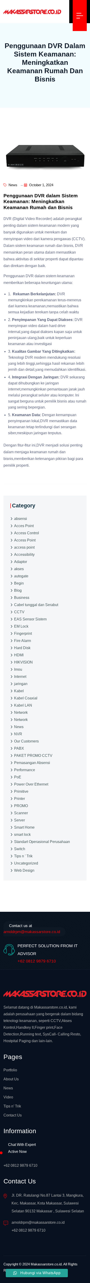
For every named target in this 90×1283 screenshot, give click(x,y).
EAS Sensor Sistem (30, 619)
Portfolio (10, 1070)
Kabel (19, 691)
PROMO (21, 806)
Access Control (26, 533)
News (12, 185)
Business (21, 598)
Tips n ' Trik (23, 856)
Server (19, 820)
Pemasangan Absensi (32, 763)
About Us (11, 1079)
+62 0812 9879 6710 (37, 961)
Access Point (25, 540)
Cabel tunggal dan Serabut (36, 605)
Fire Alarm (22, 641)
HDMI (19, 655)
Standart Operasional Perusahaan (42, 842)
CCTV (19, 612)
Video (8, 1097)
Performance (24, 770)
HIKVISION (23, 662)
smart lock (22, 834)
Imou (18, 669)
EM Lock (21, 626)
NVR (18, 734)
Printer (19, 799)
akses (19, 569)
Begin (19, 583)
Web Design (24, 870)
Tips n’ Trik (12, 1106)
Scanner (21, 813)
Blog (18, 590)
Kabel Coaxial (25, 698)
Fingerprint (23, 633)
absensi (20, 519)
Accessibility (24, 555)
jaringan (20, 684)
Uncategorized (26, 863)
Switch (19, 849)
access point (24, 547)
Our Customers (26, 741)
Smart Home (24, 827)
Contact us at (31, 929)
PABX (19, 748)
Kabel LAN (23, 705)
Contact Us (12, 1115)
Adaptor (20, 562)
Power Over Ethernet (31, 784)
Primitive (21, 791)
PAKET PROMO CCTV (33, 756)
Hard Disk (22, 648)
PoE (17, 777)
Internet (20, 677)
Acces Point (24, 526)
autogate (21, 576)
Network (21, 712)
